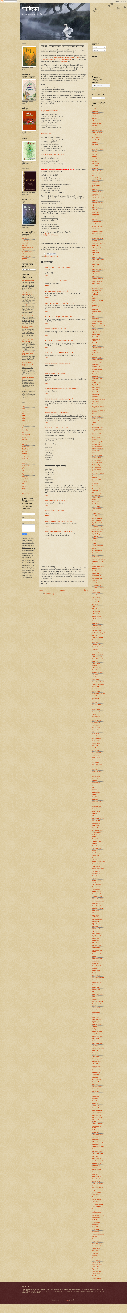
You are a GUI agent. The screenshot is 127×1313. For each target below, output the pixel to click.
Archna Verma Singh (97, 231)
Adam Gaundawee (97, 128)
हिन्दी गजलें (24, 238)
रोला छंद (47, 256)
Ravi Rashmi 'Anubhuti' (98, 977)
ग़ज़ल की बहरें (25, 479)
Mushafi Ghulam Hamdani (96, 779)
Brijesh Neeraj (95, 329)
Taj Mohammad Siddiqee (97, 1186)
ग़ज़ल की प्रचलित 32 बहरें (28, 281)
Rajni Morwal (95, 931)
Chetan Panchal (96, 345)
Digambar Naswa (96, 385)
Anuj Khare (95, 217)
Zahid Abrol (95, 1276)
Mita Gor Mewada (96, 752)
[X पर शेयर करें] (51, 254)
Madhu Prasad (96, 691)
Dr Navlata (95, 439)
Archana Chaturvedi (97, 226)
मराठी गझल (24, 461)
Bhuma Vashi (95, 314)
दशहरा (23, 488)
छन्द (23, 425)
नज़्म (23, 423)
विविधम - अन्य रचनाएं (26, 256)
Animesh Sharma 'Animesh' (96, 194)
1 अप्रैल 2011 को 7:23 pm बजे (63, 281)
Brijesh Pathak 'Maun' (97, 332)
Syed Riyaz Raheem (97, 1183)
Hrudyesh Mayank (97, 578)
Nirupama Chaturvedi (97, 827)
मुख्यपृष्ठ (62, 590)
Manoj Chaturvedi (96, 738)
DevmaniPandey (96, 374)
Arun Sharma (95, 236)
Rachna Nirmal (96, 903)
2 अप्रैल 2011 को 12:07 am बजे (63, 317)
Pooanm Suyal (96, 850)
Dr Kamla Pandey (96, 416)
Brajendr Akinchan (97, 321)
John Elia (94, 599)
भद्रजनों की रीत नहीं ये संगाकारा (50, 236)
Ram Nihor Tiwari (96, 945)
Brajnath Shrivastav (97, 323)
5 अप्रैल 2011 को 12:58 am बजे (61, 412)
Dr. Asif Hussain (96, 460)
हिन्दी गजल (24, 439)
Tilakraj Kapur (95, 1201)
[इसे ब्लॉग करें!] (50, 254)
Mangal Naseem (96, 720)
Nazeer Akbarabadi (97, 804)
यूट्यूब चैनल (24, 258)
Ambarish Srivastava (51, 352)
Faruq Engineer (96, 504)
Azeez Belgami (96, 286)
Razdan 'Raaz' (95, 987)
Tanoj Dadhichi (96, 1190)
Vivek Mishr (95, 1255)
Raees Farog (95, 910)
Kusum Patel (95, 670)
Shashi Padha (95, 1103)
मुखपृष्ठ (23, 406)
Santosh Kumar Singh (98, 1048)
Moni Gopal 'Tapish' (97, 764)
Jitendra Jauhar (96, 597)
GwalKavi (94, 548)
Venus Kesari (95, 1229)
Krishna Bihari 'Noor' (97, 659)
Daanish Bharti (96, 352)
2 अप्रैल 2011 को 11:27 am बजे (65, 352)
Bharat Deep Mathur (97, 303)
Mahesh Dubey (96, 709)
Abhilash (94, 118)
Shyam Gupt (95, 1132)
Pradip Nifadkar (96, 866)
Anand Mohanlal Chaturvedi (96, 186)
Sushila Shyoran (96, 1176)
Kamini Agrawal (96, 621)
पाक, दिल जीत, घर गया (48, 234)
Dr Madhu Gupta (96, 425)
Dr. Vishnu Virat (96, 488)
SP (58, 256)
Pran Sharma (95, 878)
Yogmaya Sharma (96, 1269)
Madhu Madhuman (97, 689)
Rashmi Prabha (96, 961)
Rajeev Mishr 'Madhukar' (95, 916)
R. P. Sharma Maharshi (98, 901)
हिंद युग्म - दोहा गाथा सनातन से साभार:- (50, 110)
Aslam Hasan (95, 274)
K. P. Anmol (95, 604)
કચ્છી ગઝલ (25, 458)
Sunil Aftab (95, 1149)
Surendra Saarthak (97, 1163)
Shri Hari (94, 1130)
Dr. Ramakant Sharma (98, 473)
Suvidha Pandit (96, 1181)
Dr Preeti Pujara (96, 444)
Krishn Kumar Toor (97, 656)
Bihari (93, 316)
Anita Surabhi (95, 200)
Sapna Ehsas (95, 1050)
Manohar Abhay (96, 727)
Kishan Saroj (95, 651)
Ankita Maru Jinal (96, 209)
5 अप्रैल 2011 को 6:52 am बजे (64, 428)
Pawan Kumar (95, 846)
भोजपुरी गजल (25, 463)
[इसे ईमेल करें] (48, 254)
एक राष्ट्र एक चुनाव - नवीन (28, 315)
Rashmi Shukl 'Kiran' (97, 966)
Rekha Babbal (95, 992)
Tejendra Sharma (96, 1199)
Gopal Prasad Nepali (97, 529)
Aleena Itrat (95, 159)
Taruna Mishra (95, 1194)
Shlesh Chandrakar (97, 1123)
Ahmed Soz (95, 142)
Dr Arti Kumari (95, 401)
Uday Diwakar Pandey (98, 1215)
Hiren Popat (95, 571)
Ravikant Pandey (96, 982)
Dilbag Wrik (95, 389)
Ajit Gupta (94, 151)
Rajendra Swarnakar (97, 919)
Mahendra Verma (96, 707)
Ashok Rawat (95, 264)
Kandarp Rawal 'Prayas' (98, 633)
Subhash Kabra (96, 1139)
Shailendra (95, 1084)
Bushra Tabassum (97, 337)
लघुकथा (24, 411)
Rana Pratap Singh (97, 958)
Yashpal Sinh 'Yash (97, 1266)
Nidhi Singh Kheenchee (98, 818)
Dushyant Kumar (96, 490)
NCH (93, 785)
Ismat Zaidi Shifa (96, 585)
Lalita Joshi (95, 677)
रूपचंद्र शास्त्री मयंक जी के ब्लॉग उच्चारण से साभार (53, 154)
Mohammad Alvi (96, 757)
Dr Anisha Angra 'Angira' (98, 399)
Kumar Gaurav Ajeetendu (96, 664)
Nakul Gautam (96, 792)
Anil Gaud (94, 189)
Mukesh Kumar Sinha (97, 774)
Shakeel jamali (96, 1093)
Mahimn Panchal (96, 711)
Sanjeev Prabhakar (97, 1036)
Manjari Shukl (95, 725)
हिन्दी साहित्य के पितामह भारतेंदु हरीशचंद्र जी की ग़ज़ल (66, 57)
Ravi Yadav (95, 980)
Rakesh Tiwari (95, 938)
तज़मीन (23, 470)
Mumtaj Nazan (96, 776)
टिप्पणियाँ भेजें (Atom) (49, 594)
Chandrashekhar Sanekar (96, 339)
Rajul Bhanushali (96, 936)
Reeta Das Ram (96, 989)
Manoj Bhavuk (96, 736)
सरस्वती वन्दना (25, 390)
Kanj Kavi (94, 635)
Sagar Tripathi (95, 1017)
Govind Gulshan (96, 536)
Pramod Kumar (96, 876)
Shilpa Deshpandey (97, 1112)
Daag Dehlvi (95, 350)
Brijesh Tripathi (96, 334)
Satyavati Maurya (96, 1063)
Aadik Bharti (95, 109)
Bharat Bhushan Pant (97, 300)
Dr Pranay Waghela (97, 442)
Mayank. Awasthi (96, 743)
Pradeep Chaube (96, 864)
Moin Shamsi (95, 762)
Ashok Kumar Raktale (98, 259)
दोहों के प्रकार (25, 476)
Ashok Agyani (95, 252)
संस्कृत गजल (25, 442)
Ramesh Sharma (96, 956)
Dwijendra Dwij (96, 495)
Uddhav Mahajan (96, 1217)
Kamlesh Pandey (96, 625)
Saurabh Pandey (96, 1070)
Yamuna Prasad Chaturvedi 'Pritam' (97, 1263)
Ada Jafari (94, 125)
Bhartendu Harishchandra (96, 306)
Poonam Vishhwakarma (98, 861)
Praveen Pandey (96, 887)
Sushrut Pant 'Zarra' (97, 1179)
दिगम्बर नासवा (48, 500)
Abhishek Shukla (96, 123)
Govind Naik (95, 541)
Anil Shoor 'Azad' (96, 191)
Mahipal (94, 714)
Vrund (93, 1258)
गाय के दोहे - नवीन (26, 305)
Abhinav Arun (95, 121)
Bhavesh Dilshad (96, 311)
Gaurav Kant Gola (97, 518)
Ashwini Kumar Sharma (98, 269)
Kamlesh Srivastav (97, 628)
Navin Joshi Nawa (97, 801)
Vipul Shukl (95, 1250)
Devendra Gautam (97, 369)
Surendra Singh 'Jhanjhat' (96, 1166)
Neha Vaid (94, 813)
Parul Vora (94, 843)
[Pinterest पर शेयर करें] (55, 254)
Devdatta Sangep (96, 366)
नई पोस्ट (41, 590)
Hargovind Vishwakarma (98, 559)
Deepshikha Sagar (97, 362)
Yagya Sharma (96, 1260)
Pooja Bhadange (96, 853)
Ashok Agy (95, 250)
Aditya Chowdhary (97, 132)
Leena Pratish (95, 679)
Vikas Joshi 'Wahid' (97, 1243)
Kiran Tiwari (95, 649)
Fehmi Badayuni (96, 508)
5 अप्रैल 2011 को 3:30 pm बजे (60, 511)
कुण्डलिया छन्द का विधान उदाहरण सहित (27, 327)
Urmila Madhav (96, 1220)
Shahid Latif (95, 1077)
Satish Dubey (95, 1056)
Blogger (67, 1300)
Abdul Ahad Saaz (96, 113)
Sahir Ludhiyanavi (96, 1019)
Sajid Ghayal (95, 1022)
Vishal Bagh (95, 1253)
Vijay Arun (94, 1239)
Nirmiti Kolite (95, 825)
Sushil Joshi (95, 1174)
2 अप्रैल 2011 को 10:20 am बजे (65, 341)
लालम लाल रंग (64, 61)
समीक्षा (23, 418)
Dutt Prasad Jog (96, 493)
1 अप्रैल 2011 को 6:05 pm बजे (63, 267)
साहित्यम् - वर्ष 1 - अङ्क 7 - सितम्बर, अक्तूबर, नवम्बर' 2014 (28, 353)
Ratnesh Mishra (96, 970)
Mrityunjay (94, 767)
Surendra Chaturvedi (97, 1160)
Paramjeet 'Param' (97, 841)
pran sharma (49, 291)
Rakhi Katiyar (95, 940)
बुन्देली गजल (25, 444)
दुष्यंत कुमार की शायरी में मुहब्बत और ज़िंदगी (27, 340)
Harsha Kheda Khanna (98, 561)
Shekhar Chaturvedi (97, 1105)
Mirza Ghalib (95, 750)
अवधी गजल (24, 451)
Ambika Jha (95, 168)
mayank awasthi (96, 1278)
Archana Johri (95, 228)
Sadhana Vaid (95, 1015)
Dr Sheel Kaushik (96, 457)
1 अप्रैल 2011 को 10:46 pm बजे (66, 303)
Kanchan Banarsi (96, 630)
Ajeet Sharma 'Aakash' (98, 149)
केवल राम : (47, 329)
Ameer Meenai (96, 173)
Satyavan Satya (96, 1061)
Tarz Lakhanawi (96, 1197)
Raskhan (94, 968)
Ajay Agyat (95, 144)
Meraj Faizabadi (96, 748)
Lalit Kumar (95, 674)
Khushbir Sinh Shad (97, 647)
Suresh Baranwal (96, 1169)
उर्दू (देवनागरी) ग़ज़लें (26, 240)
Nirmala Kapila (96, 823)
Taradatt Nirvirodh (96, 1192)
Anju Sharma (95, 205)
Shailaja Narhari (96, 1082)
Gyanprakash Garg (97, 550)
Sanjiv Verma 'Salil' (97, 1043)
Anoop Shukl (95, 212)
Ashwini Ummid (96, 271)
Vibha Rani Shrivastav (98, 1234)
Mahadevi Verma (96, 702)
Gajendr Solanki (96, 513)
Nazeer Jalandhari (97, 806)
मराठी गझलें (24, 245)
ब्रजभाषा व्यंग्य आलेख (27, 251)
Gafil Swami (95, 511)
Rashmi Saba (95, 963)
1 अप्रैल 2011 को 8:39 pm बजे (60, 291)
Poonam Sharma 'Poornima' (96, 858)
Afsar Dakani (95, 135)
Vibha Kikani (95, 1231)
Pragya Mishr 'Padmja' (98, 868)
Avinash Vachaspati (97, 281)
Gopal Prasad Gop (97, 526)
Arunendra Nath (96, 240)
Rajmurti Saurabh (96, 928)
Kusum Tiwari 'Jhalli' (97, 672)
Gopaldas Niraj (96, 534)
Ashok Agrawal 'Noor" (97, 248)
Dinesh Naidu (95, 394)
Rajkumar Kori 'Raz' (97, 926)
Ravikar (94, 984)
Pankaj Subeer (96, 839)
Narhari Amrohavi (96, 797)
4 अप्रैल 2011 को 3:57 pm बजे (64, 363)
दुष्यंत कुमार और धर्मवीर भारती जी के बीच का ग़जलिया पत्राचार (57, 59)
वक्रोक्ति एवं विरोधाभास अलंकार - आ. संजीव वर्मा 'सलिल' (27, 364)
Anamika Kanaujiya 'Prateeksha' (97, 178)
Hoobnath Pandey (96, 575)
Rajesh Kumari (96, 924)
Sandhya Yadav (96, 1029)
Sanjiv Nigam (95, 1038)
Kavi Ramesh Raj (96, 640)
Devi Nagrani (95, 371)
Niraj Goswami (96, 820)
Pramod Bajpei (96, 873)
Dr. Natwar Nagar (96, 465)
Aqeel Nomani (95, 224)
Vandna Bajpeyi (96, 1222)
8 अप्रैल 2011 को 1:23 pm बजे (64, 531)
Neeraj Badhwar (96, 811)
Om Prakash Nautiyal (97, 832)
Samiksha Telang (96, 1024)
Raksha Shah (95, 943)
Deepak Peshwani (97, 357)
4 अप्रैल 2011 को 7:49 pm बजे (70, 388)
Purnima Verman (96, 891)
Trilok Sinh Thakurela (97, 1204)
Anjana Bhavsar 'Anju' (98, 202)
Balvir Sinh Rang (96, 290)
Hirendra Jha (95, 573)
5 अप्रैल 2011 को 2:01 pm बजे (59, 500)
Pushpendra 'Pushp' (97, 896)
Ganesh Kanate (96, 515)
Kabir (93, 606)
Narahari (94, 794)
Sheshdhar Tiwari (50, 317)
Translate (98, 89)
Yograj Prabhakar (96, 1271)
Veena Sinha (95, 1227)
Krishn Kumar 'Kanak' (97, 654)
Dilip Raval (95, 392)
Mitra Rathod (95, 755)
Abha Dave (95, 116)
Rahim (93, 913)
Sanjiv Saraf (95, 1041)
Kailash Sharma (96, 609)
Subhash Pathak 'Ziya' (98, 1142)
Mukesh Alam (95, 769)
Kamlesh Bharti (96, 623)
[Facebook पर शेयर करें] (53, 254)
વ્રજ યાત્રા (25, 481)
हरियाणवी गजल (25, 465)
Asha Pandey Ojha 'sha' (98, 243)
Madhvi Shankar (96, 696)
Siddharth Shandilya (97, 1134)
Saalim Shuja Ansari (97, 1010)
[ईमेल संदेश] (44, 253)
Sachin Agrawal (96, 1012)
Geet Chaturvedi (96, 520)
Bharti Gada (95, 309)
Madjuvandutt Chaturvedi (95, 699)
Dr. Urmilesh (95, 483)
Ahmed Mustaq (96, 139)
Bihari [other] (95, 318)
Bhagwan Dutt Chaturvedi (95, 293)
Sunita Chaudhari (96, 1158)
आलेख (23, 415)
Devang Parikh (96, 364)
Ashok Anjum (95, 255)
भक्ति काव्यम (25, 254)
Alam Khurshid (96, 156)
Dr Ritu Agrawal (96, 453)
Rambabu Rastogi (96, 947)
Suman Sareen (96, 1144)
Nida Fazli (94, 816)
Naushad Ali (95, 799)
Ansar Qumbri (95, 214)
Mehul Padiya (95, 745)
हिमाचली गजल (25, 449)
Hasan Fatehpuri (96, 564)
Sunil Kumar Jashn (97, 1151)
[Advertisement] (63, 611)
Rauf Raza (95, 973)
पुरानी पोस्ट (84, 590)
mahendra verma (50, 281)
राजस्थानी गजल (25, 446)
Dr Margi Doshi (96, 437)
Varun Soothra (95, 1224)
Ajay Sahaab (95, 147)
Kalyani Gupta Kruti (97, 618)
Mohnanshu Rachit (97, 760)
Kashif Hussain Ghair (97, 637)
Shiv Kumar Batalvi (97, 1117)
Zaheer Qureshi (96, 1273)
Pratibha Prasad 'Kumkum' (96, 881)
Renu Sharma (95, 999)
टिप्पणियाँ (96, 50)
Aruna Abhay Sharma (97, 238)
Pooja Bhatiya (95, 855)
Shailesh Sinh (95, 1089)
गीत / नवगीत (25, 430)
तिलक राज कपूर (49, 412)
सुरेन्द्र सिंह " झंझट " (50, 267)
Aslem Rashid (95, 276)
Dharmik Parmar (96, 382)
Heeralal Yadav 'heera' (98, 566)
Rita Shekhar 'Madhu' (97, 1001)
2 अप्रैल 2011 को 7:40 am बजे (58, 329)
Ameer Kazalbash (96, 170)
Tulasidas (94, 1209)
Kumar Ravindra (96, 667)
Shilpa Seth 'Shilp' (97, 1115)
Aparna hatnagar (96, 221)
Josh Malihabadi (96, 602)
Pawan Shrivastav (97, 848)
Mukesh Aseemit (96, 771)
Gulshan (94, 543)
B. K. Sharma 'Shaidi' (97, 288)
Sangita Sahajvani (97, 1031)
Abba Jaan (95, 111)
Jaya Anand (95, 590)
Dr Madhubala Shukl (97, 427)
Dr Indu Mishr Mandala (98, 414)
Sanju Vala (95, 1045)
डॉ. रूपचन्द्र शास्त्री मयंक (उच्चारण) (53, 388)
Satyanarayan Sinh (97, 1059)
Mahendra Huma (96, 704)
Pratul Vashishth (96, 884)
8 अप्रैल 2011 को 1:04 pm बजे (64, 521)
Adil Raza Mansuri (97, 130)
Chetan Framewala (97, 343)
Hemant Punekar (96, 568)
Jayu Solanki (95, 594)
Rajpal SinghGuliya (97, 933)
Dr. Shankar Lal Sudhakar (96, 476)
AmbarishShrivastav (97, 166)
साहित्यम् (30, 8)
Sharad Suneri (95, 1098)
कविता (23, 420)
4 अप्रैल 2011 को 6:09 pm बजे (58, 373)
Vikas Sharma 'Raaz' (97, 1246)
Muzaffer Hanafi (96, 782)
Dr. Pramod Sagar (96, 467)
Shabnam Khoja (96, 1074)
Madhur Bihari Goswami (98, 693)
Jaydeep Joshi (96, 592)
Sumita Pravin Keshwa (98, 1146)
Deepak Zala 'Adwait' (97, 359)
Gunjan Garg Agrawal (97, 545)
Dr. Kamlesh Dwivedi (97, 462)
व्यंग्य (23, 413)
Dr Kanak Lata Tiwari (97, 418)
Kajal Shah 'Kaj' (96, 611)
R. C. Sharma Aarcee (97, 898)
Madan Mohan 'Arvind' (98, 681)
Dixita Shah (95, 396)
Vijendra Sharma (96, 1241)
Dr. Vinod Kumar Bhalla (98, 485)
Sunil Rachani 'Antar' (97, 1153)
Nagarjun (94, 789)
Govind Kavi (95, 538)
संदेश (95, 47)
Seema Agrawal (96, 1072)
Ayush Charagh (96, 283)
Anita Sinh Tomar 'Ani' (98, 198)
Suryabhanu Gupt (96, 1172)
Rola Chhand (53, 256)
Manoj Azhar (95, 733)
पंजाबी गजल (24, 454)
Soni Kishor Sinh (96, 1137)
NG (93, 787)
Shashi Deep (95, 1101)
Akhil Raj (94, 154)
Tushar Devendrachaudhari (97, 1212)
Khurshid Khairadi (96, 644)
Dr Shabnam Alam (97, 455)
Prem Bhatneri (96, 889)
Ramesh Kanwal (96, 954)
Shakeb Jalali (95, 1091)
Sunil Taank (95, 1156)
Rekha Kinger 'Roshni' (98, 994)
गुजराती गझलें (25, 243)
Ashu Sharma (95, 266)
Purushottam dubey (97, 894)
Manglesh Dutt (96, 722)
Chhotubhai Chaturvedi (98, 347)
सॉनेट (23, 468)
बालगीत (23, 432)
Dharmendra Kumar (97, 376)
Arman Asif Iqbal (96, 233)
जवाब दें (47, 275)
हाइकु (23, 427)
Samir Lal (94, 1026)
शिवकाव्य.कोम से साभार (46, 133)
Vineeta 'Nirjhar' (96, 1248)
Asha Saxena (95, 245)
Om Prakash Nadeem (97, 830)
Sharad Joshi (95, 1096)
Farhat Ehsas (95, 501)
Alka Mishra (95, 161)
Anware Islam (95, 219)
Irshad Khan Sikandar (97, 583)
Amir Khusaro (95, 175)
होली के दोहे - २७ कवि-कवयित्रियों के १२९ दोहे (27, 293)
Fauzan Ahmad (96, 506)
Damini (94, 355)
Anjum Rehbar (95, 207)
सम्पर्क (23, 491)
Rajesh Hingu (95, 921)
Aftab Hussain (95, 137)
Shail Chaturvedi (96, 1079)
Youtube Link (25, 493)
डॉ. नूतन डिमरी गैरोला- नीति (51, 303)
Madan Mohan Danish (98, 684)
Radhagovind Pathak (97, 908)
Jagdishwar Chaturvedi (98, 587)
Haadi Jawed (95, 556)
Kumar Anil (95, 661)
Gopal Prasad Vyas (97, 531)
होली (23, 484)
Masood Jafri (95, 740)
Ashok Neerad (95, 262)
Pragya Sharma (96, 871)
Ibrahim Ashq (95, 580)
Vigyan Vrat (95, 1236)
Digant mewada (96, 387)
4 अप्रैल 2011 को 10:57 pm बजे (65, 399)
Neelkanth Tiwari (96, 809)
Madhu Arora (95, 686)
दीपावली (24, 486)
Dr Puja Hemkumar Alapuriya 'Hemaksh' (97, 447)
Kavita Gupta (95, 642)
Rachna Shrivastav (97, 906)
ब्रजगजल (24, 437)
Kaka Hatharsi (95, 613)
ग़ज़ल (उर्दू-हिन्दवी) (26, 435)
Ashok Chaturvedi (96, 257)
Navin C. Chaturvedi (51, 341)
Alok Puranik (95, 163)
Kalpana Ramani (96, 616)
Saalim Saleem (96, 1007)
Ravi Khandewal (96, 975)
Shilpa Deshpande (97, 1110)
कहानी (23, 408)
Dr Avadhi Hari (96, 404)
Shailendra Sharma (97, 1086)
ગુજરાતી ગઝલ (25, 456)
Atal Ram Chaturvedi (97, 278)
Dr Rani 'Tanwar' (96, 450)
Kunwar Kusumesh (50, 521)
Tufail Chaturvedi (96, 1206)
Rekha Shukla (95, 996)
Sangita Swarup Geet (97, 1033)
